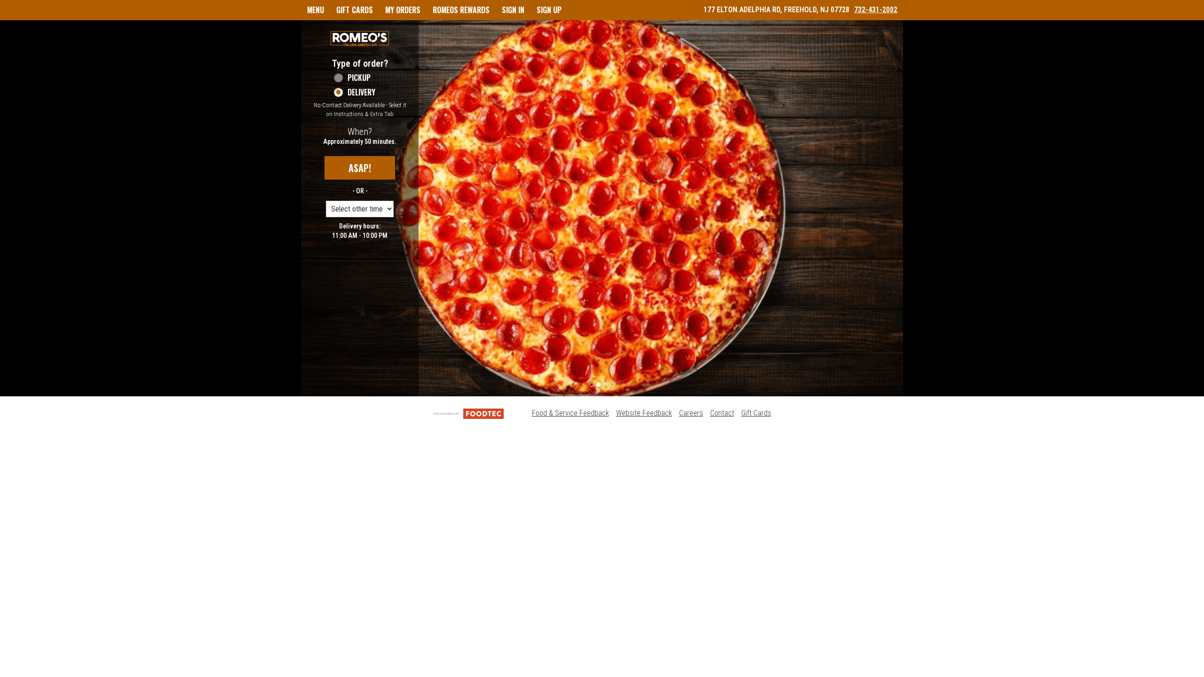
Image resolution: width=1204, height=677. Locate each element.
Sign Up (549, 10)
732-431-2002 (875, 9)
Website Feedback (644, 413)
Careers (691, 413)
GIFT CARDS (354, 10)
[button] (360, 38)
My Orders (402, 10)
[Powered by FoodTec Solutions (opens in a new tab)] (468, 413)
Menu (315, 10)
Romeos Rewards (461, 10)
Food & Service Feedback (570, 413)
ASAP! (360, 168)
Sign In (513, 10)
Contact (722, 413)
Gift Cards (756, 413)
